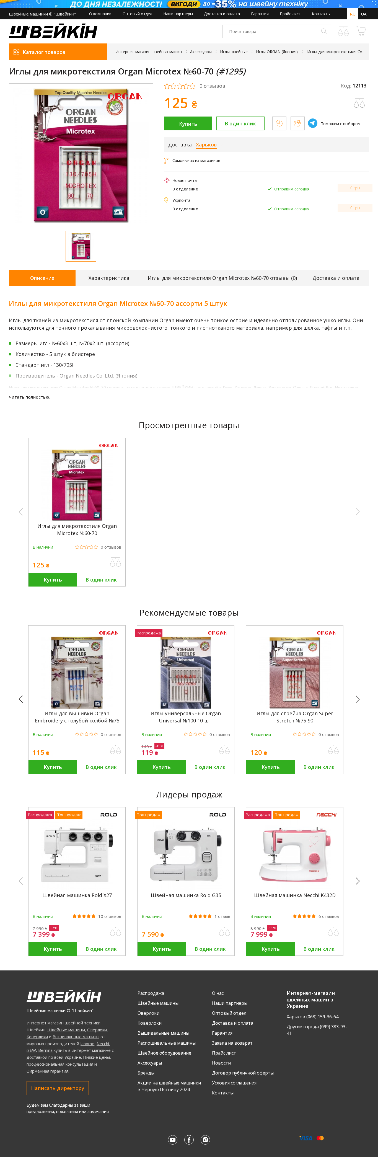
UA (363, 14)
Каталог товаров (44, 52)
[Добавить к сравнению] (115, 562)
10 (109, 916)
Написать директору (57, 1088)
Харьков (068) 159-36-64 (312, 1017)
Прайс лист (290, 13)
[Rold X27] (77, 889)
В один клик (240, 123)
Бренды (146, 1073)
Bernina (45, 1050)
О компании (100, 13)
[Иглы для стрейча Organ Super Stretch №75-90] (295, 707)
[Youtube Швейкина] (172, 1140)
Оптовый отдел (137, 13)
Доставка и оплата (222, 13)
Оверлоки (97, 1029)
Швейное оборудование (164, 1053)
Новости (221, 1063)
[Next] (360, 699)
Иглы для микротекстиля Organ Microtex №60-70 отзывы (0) (222, 278)
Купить (188, 123)
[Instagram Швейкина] (205, 1140)
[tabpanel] (81, 156)
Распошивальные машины (167, 1043)
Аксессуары (150, 1063)
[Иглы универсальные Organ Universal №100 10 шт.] (186, 707)
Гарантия (260, 13)
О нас (218, 993)
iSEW (31, 1050)
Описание (42, 278)
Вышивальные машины (76, 1036)
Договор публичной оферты (243, 1073)
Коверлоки (37, 1036)
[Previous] (23, 699)
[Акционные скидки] (189, 4)
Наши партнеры (178, 13)
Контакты (321, 13)
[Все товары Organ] (125, 103)
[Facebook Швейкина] (189, 1140)
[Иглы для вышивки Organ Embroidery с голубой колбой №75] (77, 707)
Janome (87, 1043)
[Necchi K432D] (295, 889)
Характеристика (109, 278)
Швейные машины (66, 1029)
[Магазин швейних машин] (53, 36)
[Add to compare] (359, 103)
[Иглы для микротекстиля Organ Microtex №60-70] (77, 519)
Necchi (103, 1043)
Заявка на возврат (232, 1043)
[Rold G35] (186, 889)
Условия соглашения (234, 1083)
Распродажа (151, 993)
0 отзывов (212, 86)
